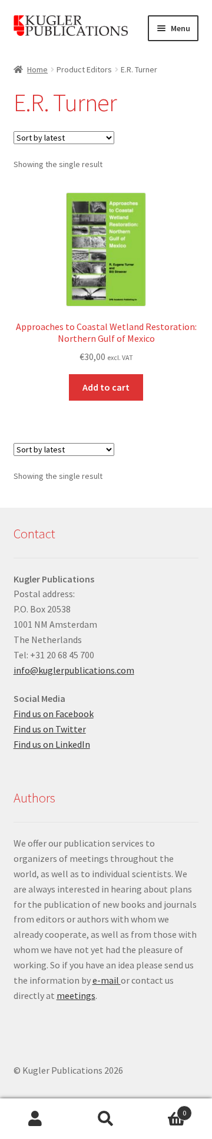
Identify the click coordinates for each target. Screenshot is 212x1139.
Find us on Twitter (50, 729)
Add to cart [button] (106, 387)
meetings (76, 995)
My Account (35, 1119)
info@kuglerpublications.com (74, 670)
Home (37, 69)
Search (106, 1119)
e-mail (106, 980)
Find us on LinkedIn (52, 744)
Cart (163, 1108)
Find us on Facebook (54, 714)
